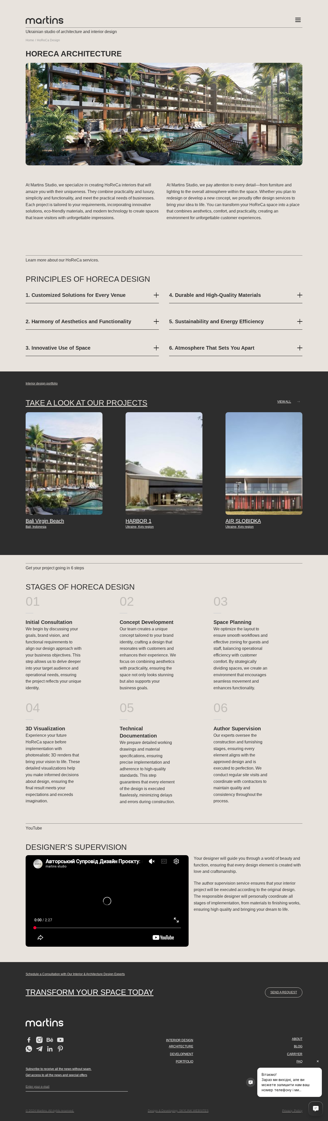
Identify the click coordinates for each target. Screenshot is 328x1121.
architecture (181, 1046)
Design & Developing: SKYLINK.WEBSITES (178, 1111)
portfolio (184, 1061)
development (181, 1054)
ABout (297, 1039)
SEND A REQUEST (283, 992)
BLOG (298, 1046)
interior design (179, 1040)
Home (30, 40)
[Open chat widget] (316, 1109)
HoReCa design (48, 40)
